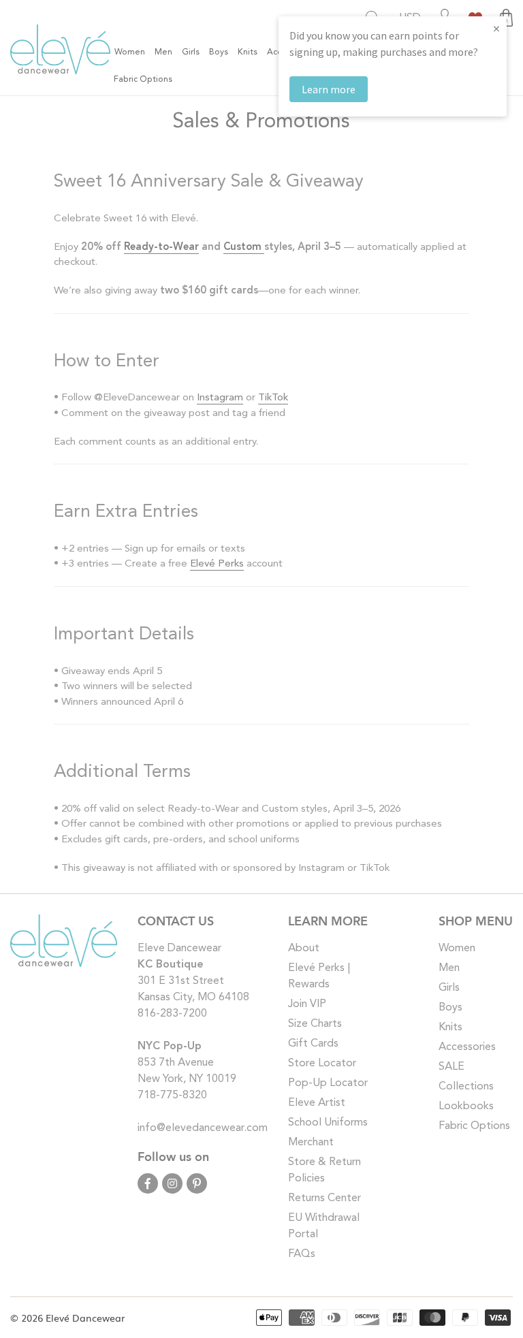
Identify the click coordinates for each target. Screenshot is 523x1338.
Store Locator (322, 1063)
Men (449, 968)
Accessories (467, 1047)
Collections (466, 1086)
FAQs (301, 1254)
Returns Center (324, 1198)
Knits (450, 1027)
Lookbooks (466, 1106)
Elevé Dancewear (85, 1317)
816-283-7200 (172, 1013)
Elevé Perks (217, 564)
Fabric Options (474, 1126)
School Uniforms (328, 1122)
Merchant (311, 1142)
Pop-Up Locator (328, 1083)
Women (457, 948)
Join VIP (307, 1004)
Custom (243, 247)
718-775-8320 (172, 1095)
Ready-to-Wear (161, 247)
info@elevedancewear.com (203, 1128)
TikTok (273, 398)
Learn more (328, 89)
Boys (450, 1007)
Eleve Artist (316, 1103)
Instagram (220, 398)
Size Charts (315, 1024)
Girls (449, 988)
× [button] (496, 28)
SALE (451, 1067)
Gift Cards (313, 1043)
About (303, 948)
